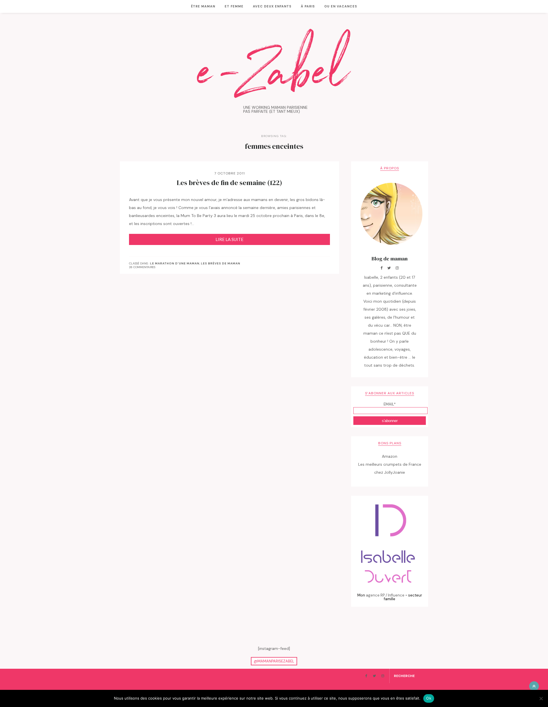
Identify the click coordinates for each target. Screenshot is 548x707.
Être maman (203, 6)
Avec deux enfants (272, 6)
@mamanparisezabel (274, 661)
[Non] (541, 698)
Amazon (389, 456)
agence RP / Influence (385, 595)
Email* (390, 404)
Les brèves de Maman (220, 263)
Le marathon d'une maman (175, 263)
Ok (428, 698)
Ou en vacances (340, 6)
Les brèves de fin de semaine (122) (229, 182)
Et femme (234, 6)
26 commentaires (142, 267)
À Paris (308, 6)
